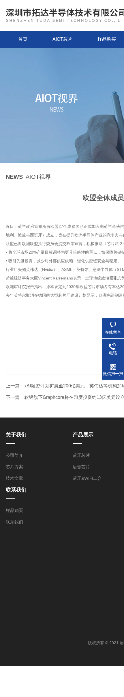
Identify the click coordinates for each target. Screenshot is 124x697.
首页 (22, 39)
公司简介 (14, 455)
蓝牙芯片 (81, 455)
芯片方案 (14, 466)
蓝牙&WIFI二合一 (89, 478)
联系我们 (14, 521)
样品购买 (14, 510)
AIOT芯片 (62, 39)
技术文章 (14, 478)
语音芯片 (81, 466)
